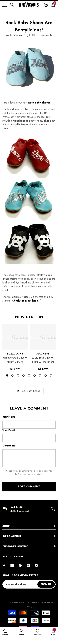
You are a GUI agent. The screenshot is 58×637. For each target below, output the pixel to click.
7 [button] (40, 375)
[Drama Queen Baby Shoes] (29, 155)
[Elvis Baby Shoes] (29, 199)
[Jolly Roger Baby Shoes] (29, 242)
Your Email (8, 430)
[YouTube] (36, 565)
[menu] (4, 4)
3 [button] (18, 375)
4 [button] (23, 375)
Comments (8, 445)
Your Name (8, 417)
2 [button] (12, 375)
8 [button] (45, 375)
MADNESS (42, 353)
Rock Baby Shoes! (39, 102)
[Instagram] (12, 565)
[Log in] (46, 4)
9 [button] (51, 375)
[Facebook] (4, 565)
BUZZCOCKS (15, 353)
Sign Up (46, 584)
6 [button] (34, 375)
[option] (15, 347)
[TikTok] (28, 565)
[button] (12, 4)
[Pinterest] (20, 565)
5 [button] (29, 375)
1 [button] (7, 375)
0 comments (45, 35)
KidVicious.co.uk (21, 602)
